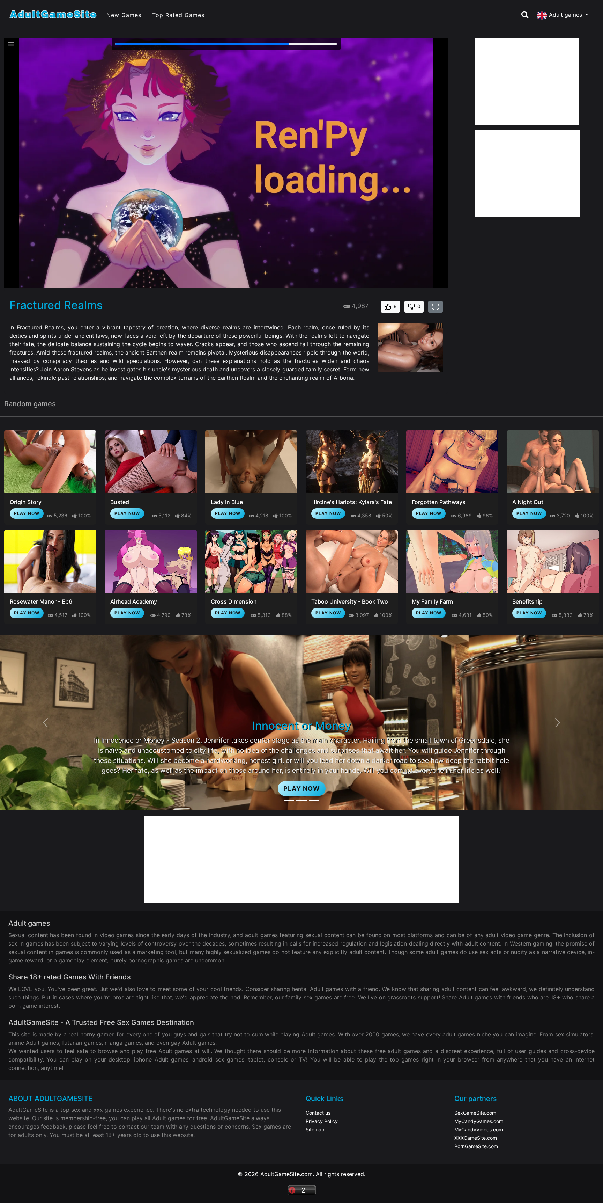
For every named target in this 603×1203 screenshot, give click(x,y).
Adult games (565, 14)
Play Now (26, 513)
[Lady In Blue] (251, 461)
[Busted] (151, 461)
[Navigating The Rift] (314, 800)
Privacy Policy (322, 1121)
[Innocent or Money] (289, 800)
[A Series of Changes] (301, 800)
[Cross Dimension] (251, 561)
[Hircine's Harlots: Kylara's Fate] (352, 461)
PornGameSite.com (476, 1146)
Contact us (318, 1113)
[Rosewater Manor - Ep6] (50, 561)
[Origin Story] (50, 461)
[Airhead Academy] (151, 561)
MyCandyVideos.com (478, 1129)
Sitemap (315, 1129)
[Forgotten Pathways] (452, 461)
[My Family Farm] (452, 561)
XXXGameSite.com (475, 1138)
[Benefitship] (553, 561)
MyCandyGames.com (478, 1121)
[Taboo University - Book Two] (352, 561)
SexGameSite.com (475, 1113)
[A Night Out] (553, 461)
